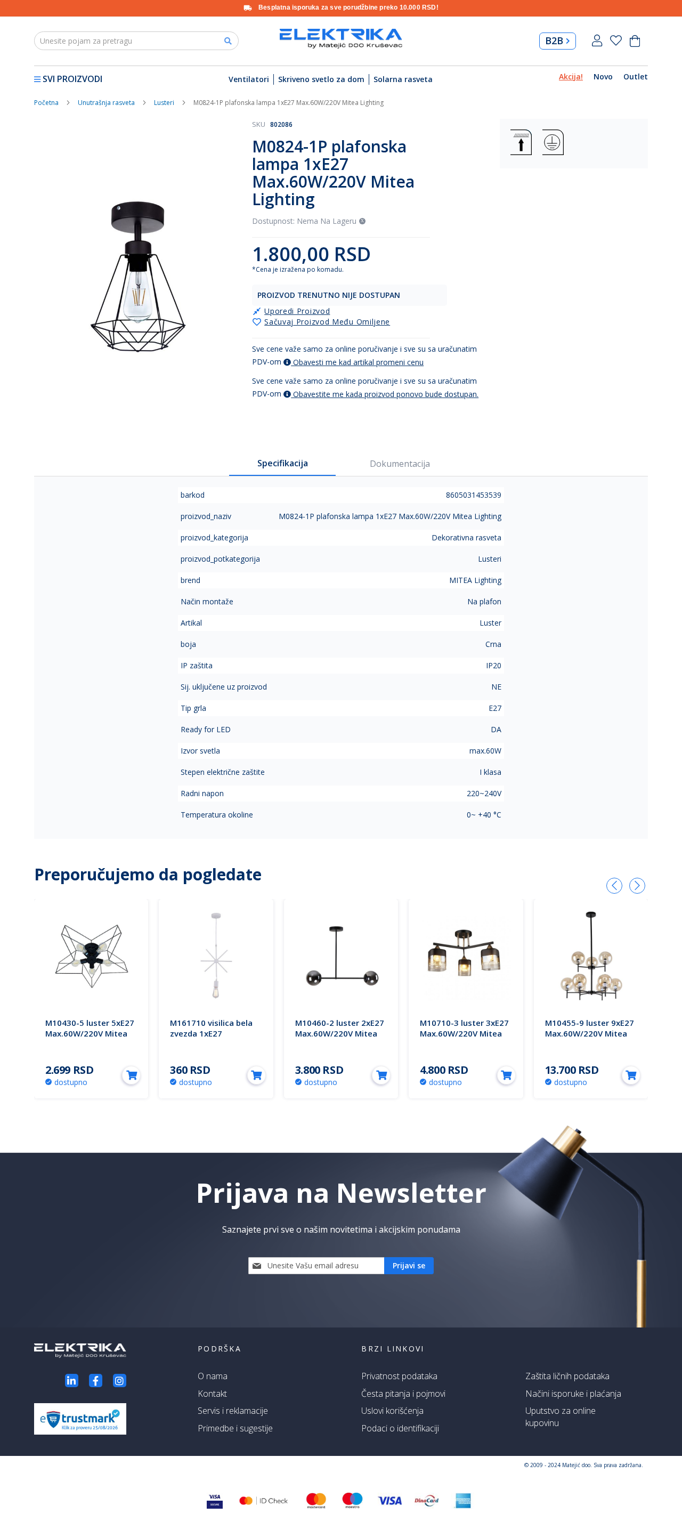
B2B (554, 40)
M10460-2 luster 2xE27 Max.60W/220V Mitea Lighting (339, 1033)
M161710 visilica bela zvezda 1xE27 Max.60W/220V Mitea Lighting (211, 1038)
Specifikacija (282, 463)
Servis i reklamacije (233, 1410)
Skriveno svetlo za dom (321, 79)
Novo (603, 76)
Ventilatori (249, 79)
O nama (213, 1376)
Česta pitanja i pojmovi (403, 1393)
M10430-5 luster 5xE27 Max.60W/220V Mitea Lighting (89, 1033)
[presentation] (614, 886)
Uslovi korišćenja (392, 1410)
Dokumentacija (400, 463)
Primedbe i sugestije (235, 1428)
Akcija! (571, 76)
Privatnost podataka (399, 1376)
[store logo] (341, 38)
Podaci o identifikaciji (400, 1428)
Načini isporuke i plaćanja (573, 1393)
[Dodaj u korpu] (131, 1075)
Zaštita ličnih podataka (567, 1376)
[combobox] (136, 40)
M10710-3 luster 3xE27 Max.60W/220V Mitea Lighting (464, 1033)
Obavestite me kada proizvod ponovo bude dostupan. (384, 394)
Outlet (635, 76)
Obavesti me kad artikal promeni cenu (357, 362)
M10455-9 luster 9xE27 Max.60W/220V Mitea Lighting (589, 1033)
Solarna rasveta (403, 79)
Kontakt (212, 1393)
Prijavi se (597, 41)
